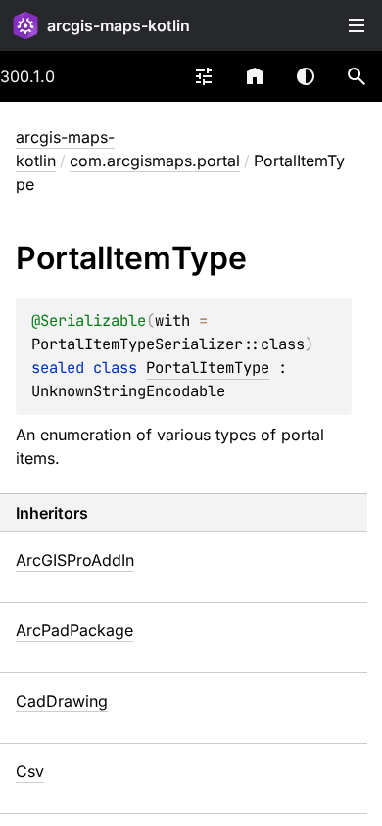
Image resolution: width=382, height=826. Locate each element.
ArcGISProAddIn (75, 560)
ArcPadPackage (74, 630)
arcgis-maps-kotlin (118, 25)
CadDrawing (62, 701)
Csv (30, 771)
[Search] (356, 76)
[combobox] (203, 76)
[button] (356, 76)
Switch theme (305, 76)
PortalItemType (207, 367)
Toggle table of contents (356, 25)
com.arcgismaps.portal (155, 160)
